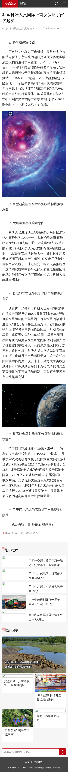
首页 (27, 762)
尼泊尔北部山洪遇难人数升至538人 (46, 589)
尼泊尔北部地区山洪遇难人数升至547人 (46, 576)
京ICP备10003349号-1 (17, 767)
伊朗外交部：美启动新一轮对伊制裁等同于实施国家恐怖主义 (46, 563)
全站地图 (38, 762)
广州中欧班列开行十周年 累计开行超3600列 (44, 602)
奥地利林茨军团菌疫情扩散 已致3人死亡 (46, 617)
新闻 (23, 4)
